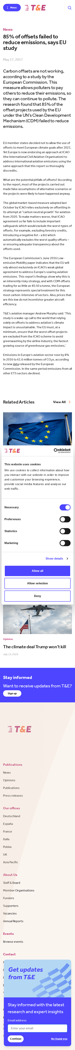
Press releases (13, 795)
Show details (54, 558)
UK (5, 854)
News (7, 772)
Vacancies (10, 913)
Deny (37, 596)
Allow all (37, 570)
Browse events (13, 941)
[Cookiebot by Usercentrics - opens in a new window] (54, 450)
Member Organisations (18, 890)
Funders (8, 898)
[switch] (65, 519)
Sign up (12, 693)
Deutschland (11, 816)
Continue (15, 1038)
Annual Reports (13, 921)
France (7, 831)
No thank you (59, 1038)
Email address (17, 1020)
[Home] (35, 8)
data (16, 364)
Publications (11, 788)
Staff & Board (11, 883)
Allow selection (37, 583)
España (8, 824)
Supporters (10, 906)
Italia (6, 839)
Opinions (9, 780)
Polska (7, 847)
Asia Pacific (10, 862)
